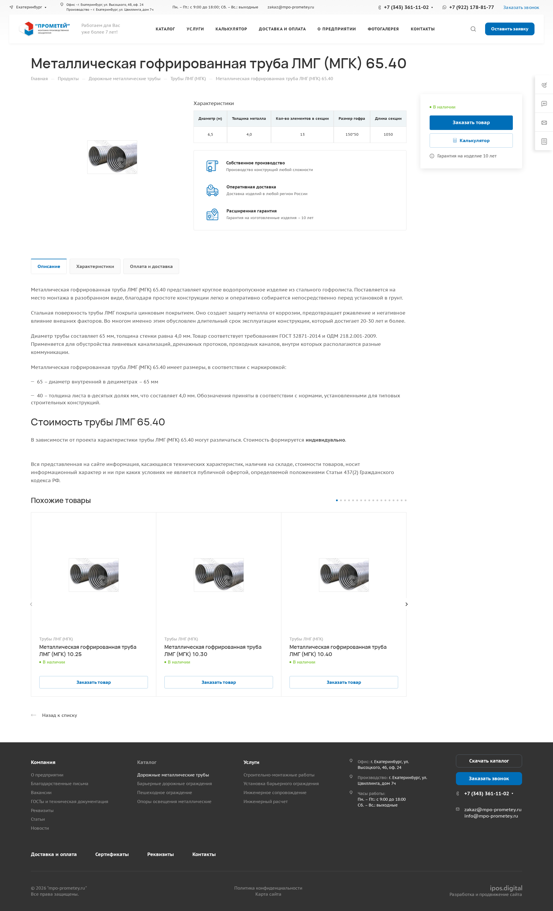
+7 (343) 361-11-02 (406, 7)
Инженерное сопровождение (275, 792)
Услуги (251, 762)
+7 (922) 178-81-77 (471, 7)
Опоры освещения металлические (174, 801)
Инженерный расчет (266, 801)
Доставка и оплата (54, 854)
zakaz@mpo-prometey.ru (291, 7)
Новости (40, 828)
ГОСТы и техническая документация (69, 801)
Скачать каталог (489, 761)
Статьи (38, 819)
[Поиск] (473, 29)
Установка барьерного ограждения (281, 783)
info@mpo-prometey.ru (491, 816)
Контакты (204, 854)
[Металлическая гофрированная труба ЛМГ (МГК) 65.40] (112, 157)
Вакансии (41, 792)
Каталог (146, 762)
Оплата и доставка (151, 266)
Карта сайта (268, 894)
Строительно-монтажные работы (279, 775)
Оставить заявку (509, 29)
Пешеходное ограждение (164, 792)
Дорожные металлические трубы (173, 775)
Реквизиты (42, 810)
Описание (49, 266)
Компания (43, 762)
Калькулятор (475, 140)
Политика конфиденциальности (268, 888)
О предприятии (47, 775)
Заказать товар (471, 122)
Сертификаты (112, 854)
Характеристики (95, 266)
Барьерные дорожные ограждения (174, 783)
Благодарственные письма (59, 783)
